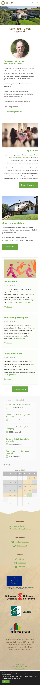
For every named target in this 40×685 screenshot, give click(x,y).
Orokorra (9, 307)
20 (20, 491)
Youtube (22, 567)
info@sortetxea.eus (21, 542)
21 (25, 491)
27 (20, 495)
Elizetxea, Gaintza (19, 526)
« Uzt (10, 504)
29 (30, 495)
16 (35, 487)
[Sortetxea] (7, 3)
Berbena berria (11, 281)
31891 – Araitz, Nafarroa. (22, 529)
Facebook (22, 563)
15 (30, 487)
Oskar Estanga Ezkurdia (14, 112)
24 (5, 495)
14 (25, 487)
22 (30, 491)
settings (17, 678)
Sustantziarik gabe (13, 353)
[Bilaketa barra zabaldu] (32, 3)
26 (15, 495)
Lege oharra (20, 664)
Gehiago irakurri (24, 302)
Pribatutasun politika (20, 666)
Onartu (6, 682)
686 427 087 (22, 546)
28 (25, 495)
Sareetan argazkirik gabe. (16, 317)
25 (10, 495)
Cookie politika (20, 669)
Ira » (29, 504)
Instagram (21, 559)
